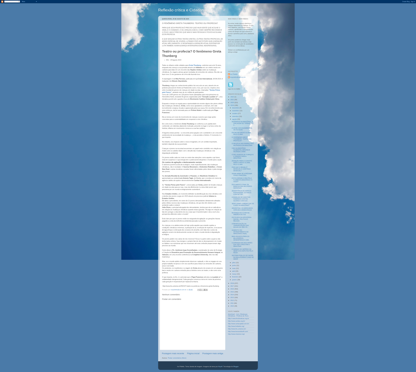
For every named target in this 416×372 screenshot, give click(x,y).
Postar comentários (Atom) (177, 358)
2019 (232, 105)
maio (234, 268)
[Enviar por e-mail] (198, 290)
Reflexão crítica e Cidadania (182, 10)
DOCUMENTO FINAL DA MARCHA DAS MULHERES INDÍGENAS (242, 186)
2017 (232, 286)
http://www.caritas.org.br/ (236, 321)
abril (234, 271)
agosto (234, 119)
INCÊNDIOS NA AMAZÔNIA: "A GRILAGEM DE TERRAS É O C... (242, 123)
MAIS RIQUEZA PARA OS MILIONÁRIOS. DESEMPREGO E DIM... (241, 238)
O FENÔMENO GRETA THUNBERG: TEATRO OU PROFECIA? (241, 139)
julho (234, 262)
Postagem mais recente (173, 353)
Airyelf (220, 366)
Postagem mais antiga (212, 353)
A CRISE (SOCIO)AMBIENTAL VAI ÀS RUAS (242, 129)
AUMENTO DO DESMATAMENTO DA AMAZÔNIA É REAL (240, 231)
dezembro (236, 108)
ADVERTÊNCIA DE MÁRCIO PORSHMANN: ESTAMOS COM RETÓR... (241, 192)
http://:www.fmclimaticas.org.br (238, 318)
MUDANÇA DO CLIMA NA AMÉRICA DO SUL (240, 213)
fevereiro (235, 277)
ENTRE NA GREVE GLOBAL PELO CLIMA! (241, 133)
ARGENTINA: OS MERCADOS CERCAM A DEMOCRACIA (242, 209)
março (234, 274)
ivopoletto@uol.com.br (238, 77)
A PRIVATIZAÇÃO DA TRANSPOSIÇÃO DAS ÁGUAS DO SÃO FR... (240, 225)
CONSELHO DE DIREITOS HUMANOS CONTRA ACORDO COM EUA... (241, 199)
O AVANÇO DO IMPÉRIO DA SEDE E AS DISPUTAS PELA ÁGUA (242, 250)
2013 (232, 297)
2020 (232, 102)
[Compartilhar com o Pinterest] (207, 290)
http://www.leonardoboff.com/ (238, 331)
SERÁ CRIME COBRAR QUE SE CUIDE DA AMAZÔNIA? (243, 204)
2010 (232, 306)
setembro (235, 116)
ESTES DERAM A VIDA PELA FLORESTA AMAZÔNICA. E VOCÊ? (242, 179)
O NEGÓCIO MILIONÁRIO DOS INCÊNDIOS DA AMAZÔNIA (243, 144)
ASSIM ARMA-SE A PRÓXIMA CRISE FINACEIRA (242, 174)
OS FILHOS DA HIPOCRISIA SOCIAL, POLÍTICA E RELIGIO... (241, 219)
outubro (235, 113)
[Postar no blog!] (200, 290)
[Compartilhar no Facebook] (205, 290)
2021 (232, 99)
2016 (232, 289)
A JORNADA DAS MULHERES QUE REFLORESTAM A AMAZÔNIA (242, 244)
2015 (232, 292)
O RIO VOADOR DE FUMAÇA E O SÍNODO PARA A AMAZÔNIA (243, 156)
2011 (232, 303)
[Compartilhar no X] (203, 290)
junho (234, 265)
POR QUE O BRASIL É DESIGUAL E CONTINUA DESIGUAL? (241, 169)
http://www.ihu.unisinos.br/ (237, 329)
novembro (236, 110)
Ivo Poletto (233, 74)
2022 (232, 97)
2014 (232, 294)
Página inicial (193, 353)
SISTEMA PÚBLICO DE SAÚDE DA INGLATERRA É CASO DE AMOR (243, 257)
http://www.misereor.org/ (236, 334)
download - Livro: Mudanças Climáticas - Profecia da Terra (238, 315)
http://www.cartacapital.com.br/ (238, 323)
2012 (232, 300)
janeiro (234, 280)
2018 (232, 283)
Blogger (236, 366)
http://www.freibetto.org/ (236, 326)
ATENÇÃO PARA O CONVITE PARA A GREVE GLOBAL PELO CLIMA (242, 162)
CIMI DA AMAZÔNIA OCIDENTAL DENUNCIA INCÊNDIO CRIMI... (241, 150)
